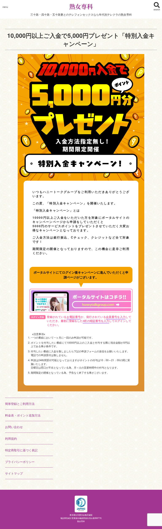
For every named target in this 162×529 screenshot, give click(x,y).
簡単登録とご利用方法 (20, 403)
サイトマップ (14, 473)
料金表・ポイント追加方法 (22, 415)
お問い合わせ (14, 427)
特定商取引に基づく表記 (21, 450)
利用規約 (11, 438)
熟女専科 (81, 6)
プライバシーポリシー (20, 462)
